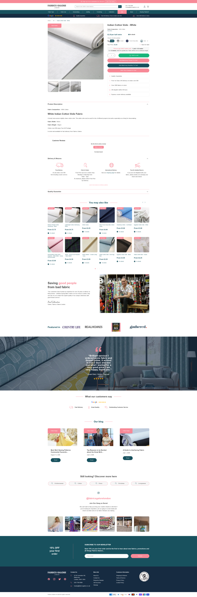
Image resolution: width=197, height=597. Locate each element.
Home (49, 20)
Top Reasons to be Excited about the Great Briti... (96, 451)
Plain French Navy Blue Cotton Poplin (106, 225)
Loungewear (142, 483)
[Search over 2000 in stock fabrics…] (120, 6)
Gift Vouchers (97, 582)
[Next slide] (145, 202)
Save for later (145, 44)
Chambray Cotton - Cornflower (124, 224)
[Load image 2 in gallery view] (64, 86)
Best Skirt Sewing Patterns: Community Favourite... (61, 451)
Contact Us (96, 578)
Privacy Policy (120, 580)
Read (55, 460)
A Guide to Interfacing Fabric (133, 450)
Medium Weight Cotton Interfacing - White (53, 225)
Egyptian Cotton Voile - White (141, 224)
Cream (122, 41)
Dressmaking (76, 11)
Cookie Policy (120, 582)
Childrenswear (58, 483)
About (131, 11)
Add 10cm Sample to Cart (128, 70)
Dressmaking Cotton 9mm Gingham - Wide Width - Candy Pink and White (55, 256)
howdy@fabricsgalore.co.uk (132, 7)
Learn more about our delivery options (98, 185)
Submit (140, 556)
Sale (122, 11)
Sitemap (95, 585)
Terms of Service (120, 578)
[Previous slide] (143, 202)
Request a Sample (98, 580)
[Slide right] (147, 41)
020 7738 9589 (129, 5)
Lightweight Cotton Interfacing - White (72, 225)
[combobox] (98, 6)
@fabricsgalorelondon (98, 498)
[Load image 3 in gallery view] (75, 86)
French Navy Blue (133, 41)
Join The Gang (110, 1)
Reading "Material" (144, 11)
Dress (100, 483)
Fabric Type (51, 11)
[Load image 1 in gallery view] (53, 86)
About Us (95, 575)
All (53, 20)
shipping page (110, 172)
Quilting (88, 11)
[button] (51, 12)
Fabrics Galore (52, 594)
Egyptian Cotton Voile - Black (124, 254)
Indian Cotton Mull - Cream (140, 254)
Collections (111, 11)
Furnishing (99, 11)
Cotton (80, 483)
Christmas (121, 483)
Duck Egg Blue (147, 41)
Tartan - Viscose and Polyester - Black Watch (72, 255)
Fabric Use (63, 11)
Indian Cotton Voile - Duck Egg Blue (106, 255)
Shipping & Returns (121, 575)
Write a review (98, 147)
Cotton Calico (85, 224)
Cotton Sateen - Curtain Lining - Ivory (89, 255)
